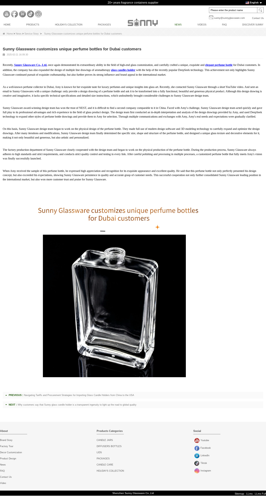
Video (3, 483)
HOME (7, 24)
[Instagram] (38, 14)
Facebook (197, 448)
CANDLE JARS (105, 440)
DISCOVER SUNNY (252, 24)
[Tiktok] (30, 14)
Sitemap (239, 493)
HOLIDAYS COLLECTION (68, 24)
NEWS (178, 24)
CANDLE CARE (105, 464)
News (19, 33)
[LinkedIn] (22, 14)
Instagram (197, 471)
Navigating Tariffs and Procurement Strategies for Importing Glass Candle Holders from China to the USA (79, 395)
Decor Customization (11, 452)
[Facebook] (14, 14)
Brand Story (6, 440)
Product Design (8, 458)
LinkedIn (197, 456)
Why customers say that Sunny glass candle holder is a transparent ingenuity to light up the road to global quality (77, 404)
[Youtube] (6, 14)
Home (10, 33)
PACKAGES (104, 24)
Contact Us (258, 18)
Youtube (197, 441)
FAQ (224, 24)
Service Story (31, 33)
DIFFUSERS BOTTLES (109, 446)
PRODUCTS (32, 24)
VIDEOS (201, 24)
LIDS (99, 452)
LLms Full (260, 493)
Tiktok (197, 463)
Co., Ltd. (41, 64)
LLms (249, 493)
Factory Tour (6, 446)
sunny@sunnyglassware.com (229, 18)
